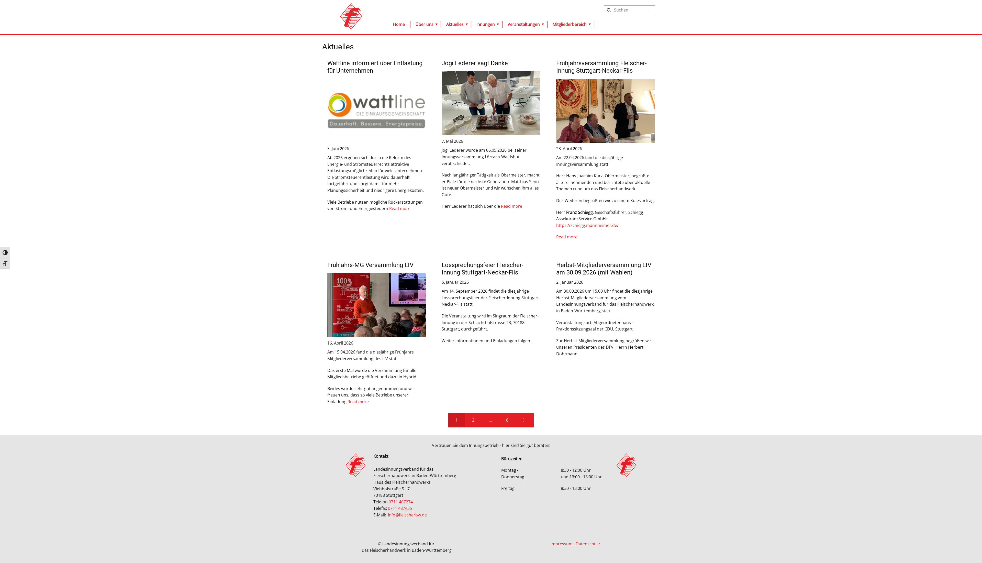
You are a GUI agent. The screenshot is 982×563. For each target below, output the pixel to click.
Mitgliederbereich (570, 24)
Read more (399, 208)
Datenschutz (588, 544)
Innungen (485, 24)
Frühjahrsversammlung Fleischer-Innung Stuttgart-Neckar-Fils (601, 67)
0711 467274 (401, 502)
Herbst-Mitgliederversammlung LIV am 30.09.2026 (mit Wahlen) (603, 268)
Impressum (562, 544)
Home (399, 24)
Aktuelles (455, 24)
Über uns (424, 24)
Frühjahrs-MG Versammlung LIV (370, 265)
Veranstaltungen (524, 24)
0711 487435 (400, 508)
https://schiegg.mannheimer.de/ (587, 225)
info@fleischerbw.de (407, 515)
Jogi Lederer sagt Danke (475, 63)
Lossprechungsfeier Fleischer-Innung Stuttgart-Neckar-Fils (482, 268)
